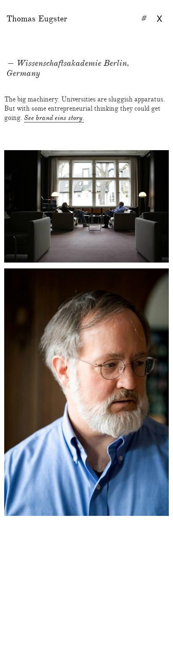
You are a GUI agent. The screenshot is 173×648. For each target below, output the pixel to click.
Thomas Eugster (36, 18)
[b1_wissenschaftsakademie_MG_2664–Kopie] (86, 552)
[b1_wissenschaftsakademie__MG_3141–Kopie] (86, 531)
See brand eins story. (54, 118)
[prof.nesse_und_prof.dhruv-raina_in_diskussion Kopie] (86, 206)
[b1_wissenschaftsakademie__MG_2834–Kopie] (86, 392)
